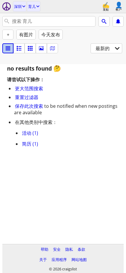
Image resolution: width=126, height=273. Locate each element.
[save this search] (118, 21)
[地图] (52, 48)
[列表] (7, 48)
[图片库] (41, 48)
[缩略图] (19, 48)
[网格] (30, 48)
